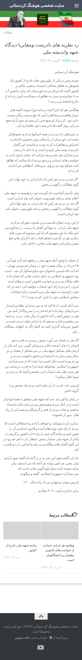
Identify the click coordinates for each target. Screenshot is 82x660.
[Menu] (76, 5)
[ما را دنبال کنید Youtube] (41, 648)
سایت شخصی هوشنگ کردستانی (37, 5)
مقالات (7, 32)
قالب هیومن (21, 637)
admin (66, 60)
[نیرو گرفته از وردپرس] (50, 637)
